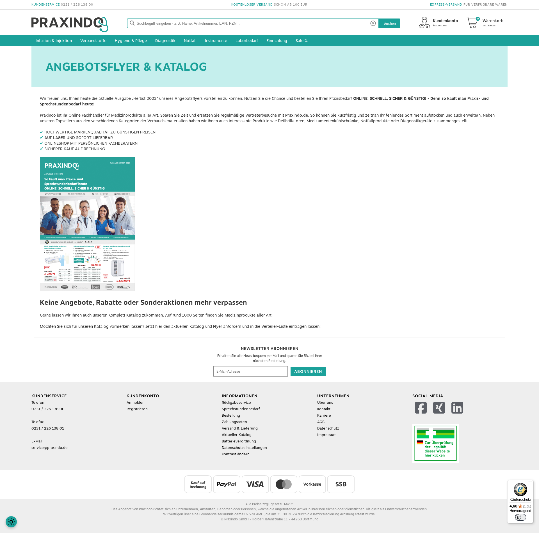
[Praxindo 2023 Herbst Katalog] (87, 290)
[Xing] (440, 415)
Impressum (327, 435)
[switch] (520, 517)
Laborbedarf (247, 40)
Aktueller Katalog (237, 435)
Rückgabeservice (236, 402)
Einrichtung (276, 40)
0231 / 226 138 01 (47, 428)
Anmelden (136, 402)
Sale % (302, 40)
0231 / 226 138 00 (77, 4)
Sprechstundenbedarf (241, 409)
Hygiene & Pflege (131, 40)
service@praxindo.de (49, 448)
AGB (321, 422)
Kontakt (323, 409)
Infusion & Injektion (54, 40)
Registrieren (137, 409)
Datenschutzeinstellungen (244, 448)
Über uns (325, 402)
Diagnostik (165, 40)
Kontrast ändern (236, 454)
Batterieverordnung (239, 441)
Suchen (389, 23)
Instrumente (216, 40)
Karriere (324, 415)
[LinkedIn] (458, 415)
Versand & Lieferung (240, 428)
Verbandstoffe (93, 40)
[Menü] (530, 483)
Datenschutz (328, 428)
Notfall (190, 40)
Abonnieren (308, 371)
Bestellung (231, 415)
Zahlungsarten (234, 422)
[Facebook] (421, 415)
